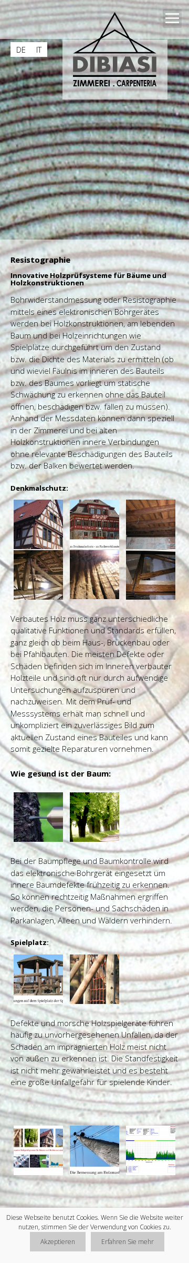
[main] (94, 742)
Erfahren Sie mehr (127, 1241)
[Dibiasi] (118, 52)
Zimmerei (51, 430)
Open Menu (172, 18)
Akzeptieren (57, 1241)
